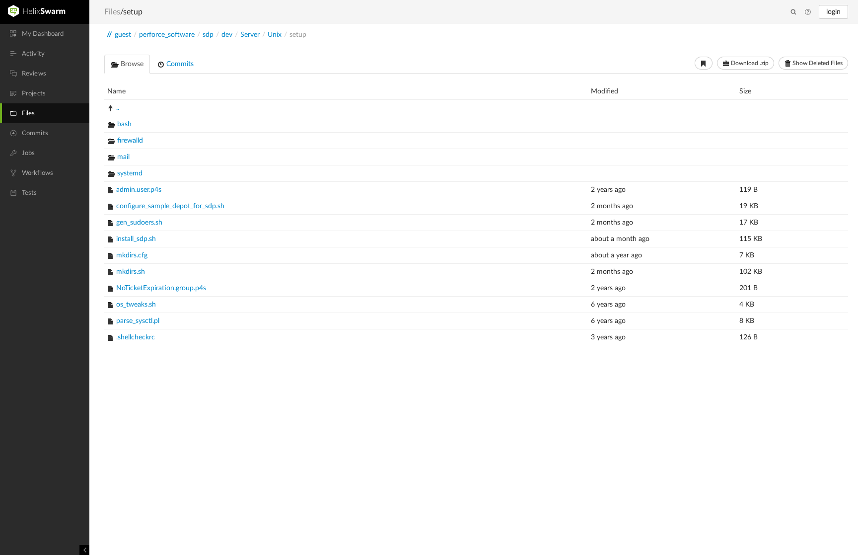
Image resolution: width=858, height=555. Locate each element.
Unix (275, 34)
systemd (130, 173)
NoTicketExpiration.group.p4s (161, 288)
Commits (179, 64)
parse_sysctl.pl (137, 320)
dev (226, 34)
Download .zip (749, 63)
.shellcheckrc (135, 337)
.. (117, 107)
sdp (208, 34)
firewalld (130, 140)
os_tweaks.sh (136, 304)
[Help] (807, 12)
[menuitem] (44, 34)
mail (123, 157)
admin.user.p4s (138, 189)
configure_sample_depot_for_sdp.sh (170, 206)
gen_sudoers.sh (139, 222)
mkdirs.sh (130, 271)
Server (250, 34)
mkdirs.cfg (131, 255)
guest (123, 34)
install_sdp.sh (136, 239)
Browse (131, 64)
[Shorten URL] (704, 63)
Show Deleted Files (817, 63)
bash (124, 124)
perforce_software (167, 34)
